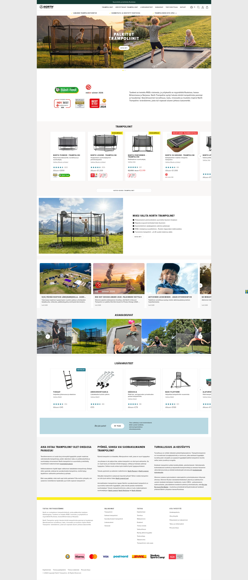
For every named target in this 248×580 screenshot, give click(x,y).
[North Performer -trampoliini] (142, 143)
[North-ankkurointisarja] (105, 380)
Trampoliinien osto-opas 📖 (165, 13)
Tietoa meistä (141, 526)
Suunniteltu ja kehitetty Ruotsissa (125, 13)
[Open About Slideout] (246, 291)
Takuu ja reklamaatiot (177, 524)
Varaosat (107, 526)
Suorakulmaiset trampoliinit (113, 519)
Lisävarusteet (108, 522)
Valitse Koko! (132, 399)
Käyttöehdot (141, 512)
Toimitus (140, 515)
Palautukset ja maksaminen (179, 520)
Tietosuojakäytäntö (59, 570)
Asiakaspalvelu (175, 512)
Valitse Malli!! (95, 397)
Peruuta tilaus (174, 528)
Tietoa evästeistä (73, 570)
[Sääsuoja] (142, 380)
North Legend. (144, 471)
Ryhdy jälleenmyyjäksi (144, 533)
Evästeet (140, 522)
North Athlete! (136, 490)
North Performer (123, 490)
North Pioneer (132, 471)
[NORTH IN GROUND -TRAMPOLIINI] (180, 143)
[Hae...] (198, 7)
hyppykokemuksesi (66, 464)
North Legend (113, 490)
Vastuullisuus (141, 529)
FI (194, 7)
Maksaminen (141, 519)
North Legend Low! (122, 478)
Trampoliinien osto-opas (145, 543)
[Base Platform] (180, 380)
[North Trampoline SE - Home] (49, 7)
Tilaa (118, 426)
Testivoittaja (141, 536)
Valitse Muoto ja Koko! (60, 162)
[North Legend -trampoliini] (105, 143)
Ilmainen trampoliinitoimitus (85, 13)
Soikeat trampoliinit (111, 515)
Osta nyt (138, 237)
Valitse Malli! (57, 397)
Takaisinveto (141, 540)
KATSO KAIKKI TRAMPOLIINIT (124, 190)
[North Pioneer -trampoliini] (68, 143)
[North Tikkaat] (68, 380)
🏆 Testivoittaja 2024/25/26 (124, 2)
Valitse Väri (132, 162)
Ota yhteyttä (174, 516)
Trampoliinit (108, 512)
